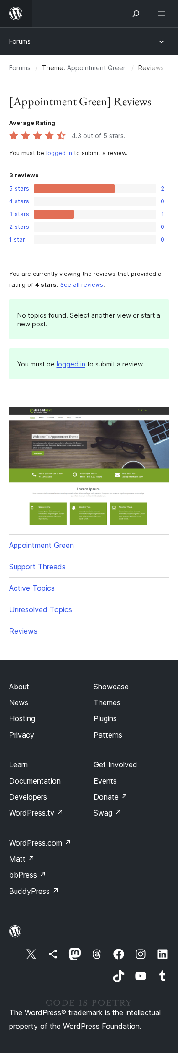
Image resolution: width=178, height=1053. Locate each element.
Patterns (108, 734)
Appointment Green (97, 68)
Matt (22, 858)
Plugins (105, 718)
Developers (28, 796)
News (18, 702)
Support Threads (37, 566)
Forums (20, 41)
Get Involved (115, 764)
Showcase (111, 686)
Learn (18, 764)
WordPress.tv (36, 812)
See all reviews (81, 284)
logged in (59, 153)
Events (105, 780)
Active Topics (32, 588)
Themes (107, 702)
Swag (107, 812)
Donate (111, 796)
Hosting (22, 718)
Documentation (35, 780)
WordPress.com (40, 842)
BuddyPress (34, 891)
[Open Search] (136, 13)
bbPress (27, 874)
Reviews (23, 630)
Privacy (21, 734)
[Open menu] (163, 13)
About (19, 686)
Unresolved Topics (40, 609)
